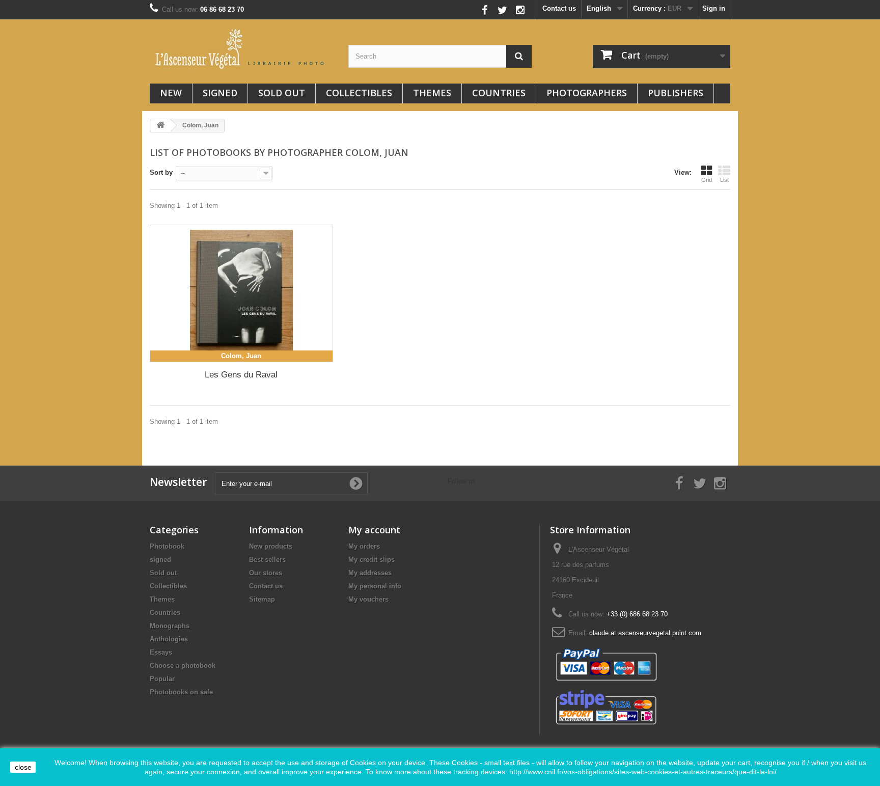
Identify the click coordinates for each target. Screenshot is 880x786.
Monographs (169, 626)
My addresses (370, 573)
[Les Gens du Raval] (241, 293)
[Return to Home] (160, 125)
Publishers (675, 93)
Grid (706, 180)
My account (374, 530)
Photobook (167, 546)
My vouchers (368, 599)
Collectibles (359, 93)
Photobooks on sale (181, 692)
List (724, 180)
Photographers (586, 93)
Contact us (559, 8)
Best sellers (267, 559)
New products (270, 546)
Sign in (713, 8)
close (23, 767)
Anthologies (169, 639)
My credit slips (371, 559)
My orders (364, 546)
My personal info (374, 586)
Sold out (281, 93)
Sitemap (262, 599)
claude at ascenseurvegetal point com (645, 633)
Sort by (161, 172)
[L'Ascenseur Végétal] (241, 49)
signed (220, 93)
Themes (432, 93)
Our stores (265, 573)
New (171, 93)
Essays (161, 652)
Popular (162, 679)
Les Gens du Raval (241, 375)
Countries (499, 93)
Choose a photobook (182, 665)
